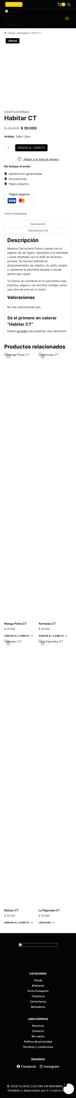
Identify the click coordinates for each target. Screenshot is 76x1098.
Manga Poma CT (15, 623)
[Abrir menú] (67, 18)
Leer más (45, 922)
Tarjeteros (38, 996)
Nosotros (38, 1025)
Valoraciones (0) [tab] (38, 230)
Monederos (38, 1006)
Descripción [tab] (38, 223)
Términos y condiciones (38, 1047)
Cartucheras (16, 112)
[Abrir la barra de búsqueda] (69, 4)
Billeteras (38, 985)
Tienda (38, 980)
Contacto (38, 1031)
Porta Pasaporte (38, 991)
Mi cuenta (14, 4)
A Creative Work (58, 1090)
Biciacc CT (11, 910)
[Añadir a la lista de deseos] (8, 356)
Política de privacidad (38, 1041)
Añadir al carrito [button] (17, 636)
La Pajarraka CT (49, 910)
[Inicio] (5, 32)
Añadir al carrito (31, 147)
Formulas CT (47, 623)
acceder (22, 331)
